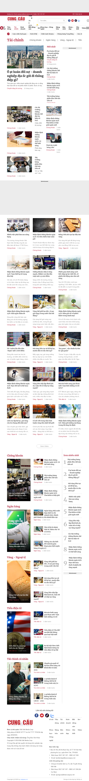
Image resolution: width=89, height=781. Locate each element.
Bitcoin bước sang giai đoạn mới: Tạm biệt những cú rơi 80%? (69, 386)
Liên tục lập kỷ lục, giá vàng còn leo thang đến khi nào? (17, 422)
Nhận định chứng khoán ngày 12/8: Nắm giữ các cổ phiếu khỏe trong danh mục (70, 313)
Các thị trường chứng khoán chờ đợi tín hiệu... (18, 494)
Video (84, 28)
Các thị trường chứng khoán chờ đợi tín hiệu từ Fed (53, 71)
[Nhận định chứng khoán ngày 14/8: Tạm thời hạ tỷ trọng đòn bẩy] (18, 262)
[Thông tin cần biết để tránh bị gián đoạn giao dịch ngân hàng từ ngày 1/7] (38, 544)
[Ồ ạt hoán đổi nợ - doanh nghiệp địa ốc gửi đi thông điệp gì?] (25, 57)
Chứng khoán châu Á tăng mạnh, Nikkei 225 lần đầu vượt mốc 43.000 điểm (42, 274)
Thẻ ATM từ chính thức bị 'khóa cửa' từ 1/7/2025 (51, 529)
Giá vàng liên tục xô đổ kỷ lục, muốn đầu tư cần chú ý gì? (44, 350)
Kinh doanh (23, 28)
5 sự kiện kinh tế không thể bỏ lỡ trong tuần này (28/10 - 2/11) (45, 697)
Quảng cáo (10, 14)
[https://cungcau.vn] (16, 21)
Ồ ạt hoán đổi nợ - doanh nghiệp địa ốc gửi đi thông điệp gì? (25, 76)
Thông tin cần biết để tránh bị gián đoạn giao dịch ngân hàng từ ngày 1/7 (47, 545)
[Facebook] (69, 20)
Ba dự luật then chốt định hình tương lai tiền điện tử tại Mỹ (51, 648)
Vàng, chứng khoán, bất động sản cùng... (18, 698)
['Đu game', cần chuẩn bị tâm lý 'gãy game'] (70, 339)
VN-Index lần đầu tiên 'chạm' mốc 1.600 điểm (15, 350)
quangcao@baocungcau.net (24, 14)
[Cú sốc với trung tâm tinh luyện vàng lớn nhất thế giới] (44, 411)
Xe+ (39, 28)
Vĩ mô (4, 28)
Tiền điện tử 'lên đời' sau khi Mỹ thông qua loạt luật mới (52, 632)
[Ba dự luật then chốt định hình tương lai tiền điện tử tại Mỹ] (38, 647)
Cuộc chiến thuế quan (19, 34)
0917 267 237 (41, 14)
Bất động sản (32, 28)
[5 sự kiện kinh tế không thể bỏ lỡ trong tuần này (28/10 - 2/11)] (38, 696)
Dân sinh (64, 28)
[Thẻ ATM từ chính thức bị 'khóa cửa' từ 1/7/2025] (38, 529)
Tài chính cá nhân (17, 659)
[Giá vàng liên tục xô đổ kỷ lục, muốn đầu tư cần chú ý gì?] (44, 339)
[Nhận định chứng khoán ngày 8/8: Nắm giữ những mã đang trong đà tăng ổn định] (70, 411)
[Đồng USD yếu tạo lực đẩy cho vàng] (70, 225)
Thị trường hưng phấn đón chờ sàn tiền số (53, 98)
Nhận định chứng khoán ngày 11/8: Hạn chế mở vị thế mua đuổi (18, 386)
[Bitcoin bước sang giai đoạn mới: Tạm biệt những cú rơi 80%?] (70, 374)
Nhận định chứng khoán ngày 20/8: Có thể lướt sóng (53, 85)
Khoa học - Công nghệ (46, 28)
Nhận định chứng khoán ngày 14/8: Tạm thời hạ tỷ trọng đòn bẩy (18, 274)
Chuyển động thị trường (14, 88)
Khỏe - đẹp (71, 28)
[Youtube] (72, 20)
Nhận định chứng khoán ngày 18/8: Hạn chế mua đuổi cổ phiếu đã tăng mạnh (75, 562)
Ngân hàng (50, 40)
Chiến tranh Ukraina (47, 34)
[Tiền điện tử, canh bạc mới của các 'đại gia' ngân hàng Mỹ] (18, 632)
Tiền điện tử (62, 399)
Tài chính (16, 28)
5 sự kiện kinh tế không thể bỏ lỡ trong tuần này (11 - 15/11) (46, 682)
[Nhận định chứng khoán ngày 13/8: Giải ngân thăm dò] (18, 302)
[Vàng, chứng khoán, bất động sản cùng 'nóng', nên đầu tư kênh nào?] (18, 683)
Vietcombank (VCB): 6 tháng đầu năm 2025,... (17, 545)
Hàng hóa (58, 28)
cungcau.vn (24, 779)
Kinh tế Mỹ (33, 34)
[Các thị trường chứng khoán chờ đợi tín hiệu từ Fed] (19, 114)
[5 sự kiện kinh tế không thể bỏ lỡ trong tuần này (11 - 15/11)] (38, 681)
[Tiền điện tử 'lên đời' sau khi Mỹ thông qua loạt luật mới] (38, 632)
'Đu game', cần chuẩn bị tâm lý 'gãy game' (69, 350)
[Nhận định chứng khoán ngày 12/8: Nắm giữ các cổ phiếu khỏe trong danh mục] (70, 302)
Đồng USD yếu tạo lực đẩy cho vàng (70, 236)
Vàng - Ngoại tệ (67, 40)
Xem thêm (44, 446)
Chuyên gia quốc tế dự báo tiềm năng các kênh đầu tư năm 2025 (47, 666)
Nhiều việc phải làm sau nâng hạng (18, 236)
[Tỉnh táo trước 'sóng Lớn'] (54, 138)
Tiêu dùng (9, 28)
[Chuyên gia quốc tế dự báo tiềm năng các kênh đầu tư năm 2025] (38, 665)
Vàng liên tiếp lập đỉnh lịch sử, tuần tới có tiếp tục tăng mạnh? (43, 386)
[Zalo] (79, 20)
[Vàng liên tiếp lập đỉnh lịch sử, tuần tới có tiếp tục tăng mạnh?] (44, 374)
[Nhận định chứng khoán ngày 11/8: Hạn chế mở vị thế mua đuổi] (18, 374)
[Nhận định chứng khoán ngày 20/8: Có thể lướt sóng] (19, 139)
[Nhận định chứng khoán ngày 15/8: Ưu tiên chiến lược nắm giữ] (44, 225)
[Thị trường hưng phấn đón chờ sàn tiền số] (19, 164)
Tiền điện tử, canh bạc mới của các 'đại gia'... (17, 647)
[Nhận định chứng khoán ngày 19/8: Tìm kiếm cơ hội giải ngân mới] (54, 111)
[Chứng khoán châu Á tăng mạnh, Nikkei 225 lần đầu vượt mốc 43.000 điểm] (44, 262)
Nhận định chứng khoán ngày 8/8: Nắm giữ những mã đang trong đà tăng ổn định (70, 423)
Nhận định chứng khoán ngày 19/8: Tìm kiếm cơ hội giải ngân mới (47, 494)
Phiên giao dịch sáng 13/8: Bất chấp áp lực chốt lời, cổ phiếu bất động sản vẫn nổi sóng (69, 275)
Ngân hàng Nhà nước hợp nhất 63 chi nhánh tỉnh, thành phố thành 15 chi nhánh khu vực (47, 514)
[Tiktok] (47, 715)
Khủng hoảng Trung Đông (65, 34)
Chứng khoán (35, 40)
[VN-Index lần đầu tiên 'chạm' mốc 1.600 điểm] (18, 339)
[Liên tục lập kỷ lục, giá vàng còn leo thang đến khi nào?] (18, 411)
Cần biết (77, 28)
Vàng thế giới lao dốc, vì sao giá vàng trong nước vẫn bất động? (43, 313)
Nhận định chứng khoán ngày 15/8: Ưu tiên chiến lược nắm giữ (44, 237)
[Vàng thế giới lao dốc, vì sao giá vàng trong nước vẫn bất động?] (44, 302)
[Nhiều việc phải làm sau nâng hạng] (18, 225)
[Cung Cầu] (26, 721)
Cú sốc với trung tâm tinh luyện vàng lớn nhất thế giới (43, 422)
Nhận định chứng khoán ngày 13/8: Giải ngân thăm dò (18, 312)
